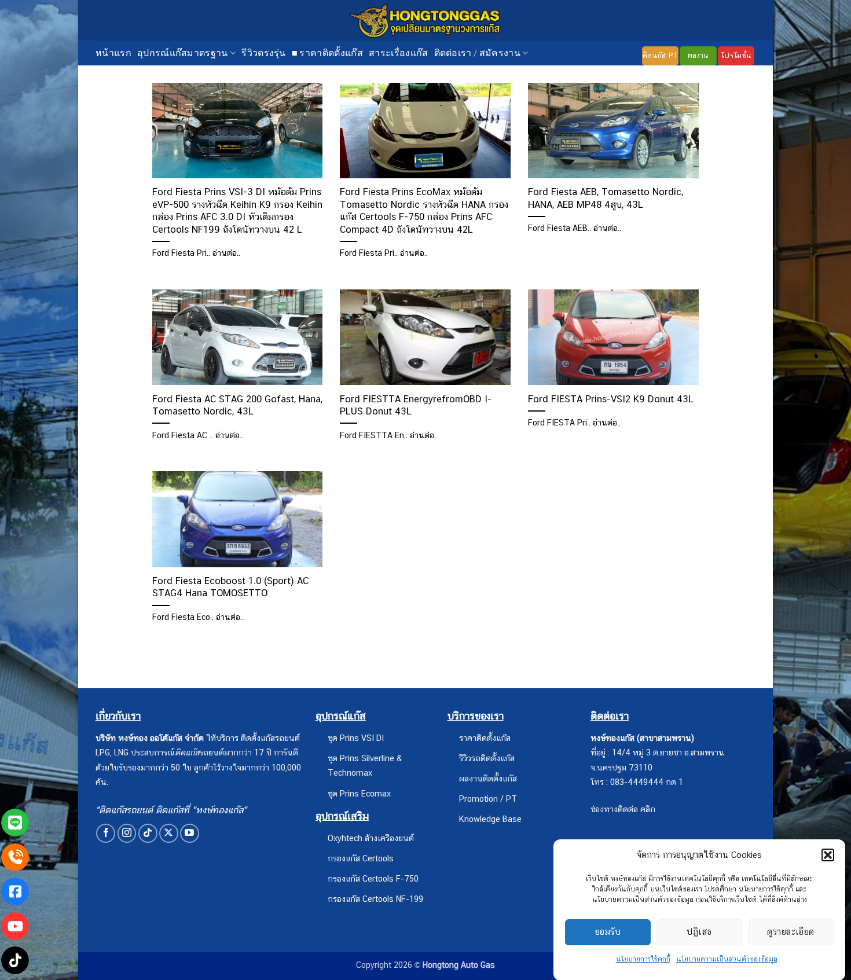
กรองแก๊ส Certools (361, 858)
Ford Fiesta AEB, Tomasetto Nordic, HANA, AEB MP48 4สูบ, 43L (605, 198)
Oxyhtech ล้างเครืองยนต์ (371, 838)
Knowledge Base (490, 819)
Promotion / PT (488, 798)
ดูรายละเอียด (791, 932)
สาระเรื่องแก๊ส (398, 52)
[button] (828, 855)
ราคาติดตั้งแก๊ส (485, 738)
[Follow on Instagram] (127, 833)
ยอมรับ (608, 932)
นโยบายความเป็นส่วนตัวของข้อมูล (726, 959)
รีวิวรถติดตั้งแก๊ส (487, 758)
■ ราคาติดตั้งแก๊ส (327, 52)
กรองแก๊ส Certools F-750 (373, 878)
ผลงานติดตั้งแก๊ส (488, 778)
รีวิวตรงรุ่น (263, 52)
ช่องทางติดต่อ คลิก (622, 809)
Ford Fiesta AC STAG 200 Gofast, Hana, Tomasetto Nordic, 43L (237, 405)
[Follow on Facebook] (105, 833)
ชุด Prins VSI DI (356, 738)
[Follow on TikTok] (147, 833)
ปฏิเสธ (699, 932)
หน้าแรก (113, 52)
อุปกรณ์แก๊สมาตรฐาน (182, 52)
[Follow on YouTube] (189, 833)
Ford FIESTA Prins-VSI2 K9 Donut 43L (611, 399)
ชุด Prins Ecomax (359, 793)
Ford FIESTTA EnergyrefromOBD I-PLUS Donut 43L (415, 405)
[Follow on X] (168, 833)
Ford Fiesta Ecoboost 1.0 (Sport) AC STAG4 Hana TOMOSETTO (230, 587)
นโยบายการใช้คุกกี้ (643, 959)
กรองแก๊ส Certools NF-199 (375, 899)
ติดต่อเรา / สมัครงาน (477, 52)
